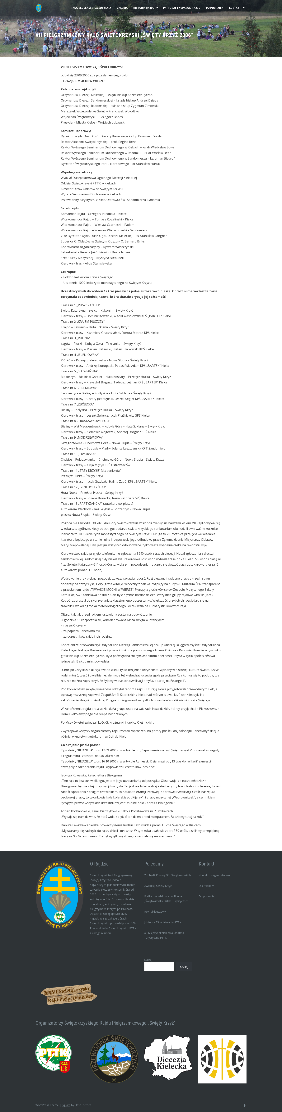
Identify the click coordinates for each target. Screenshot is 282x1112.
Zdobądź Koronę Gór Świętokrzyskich (167, 875)
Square (66, 1105)
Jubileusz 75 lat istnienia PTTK (162, 922)
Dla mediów (206, 886)
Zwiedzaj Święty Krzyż (158, 886)
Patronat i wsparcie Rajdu (181, 8)
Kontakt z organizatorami (214, 875)
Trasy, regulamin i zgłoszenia (90, 8)
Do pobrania (214, 8)
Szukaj (148, 959)
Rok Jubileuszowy (155, 911)
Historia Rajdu (143, 8)
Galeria (122, 8)
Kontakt (235, 8)
